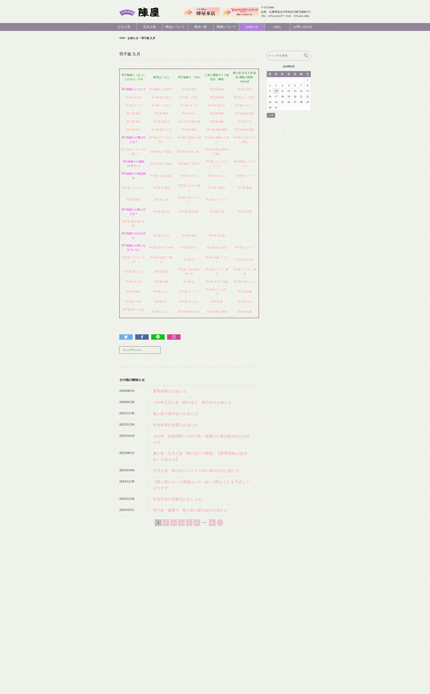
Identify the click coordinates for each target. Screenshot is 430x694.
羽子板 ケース (244, 175)
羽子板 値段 (189, 129)
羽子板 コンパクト (133, 187)
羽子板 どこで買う (244, 97)
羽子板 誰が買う (161, 97)
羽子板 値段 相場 (217, 129)
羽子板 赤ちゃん (133, 271)
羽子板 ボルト (161, 291)
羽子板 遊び (133, 121)
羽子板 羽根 (217, 113)
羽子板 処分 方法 (161, 129)
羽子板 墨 (217, 301)
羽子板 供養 (245, 311)
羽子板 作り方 (133, 281)
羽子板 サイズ (133, 105)
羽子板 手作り (189, 247)
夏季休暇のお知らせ (170, 391)
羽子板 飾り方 (161, 211)
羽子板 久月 (161, 199)
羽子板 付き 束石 (217, 247)
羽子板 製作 (161, 113)
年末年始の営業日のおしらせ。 (179, 499)
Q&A (277, 27)
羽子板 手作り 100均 (161, 247)
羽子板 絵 (189, 281)
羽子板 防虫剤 (216, 235)
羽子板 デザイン (244, 105)
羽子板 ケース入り (217, 199)
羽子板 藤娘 (245, 187)
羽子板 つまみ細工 (161, 175)
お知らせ (251, 27)
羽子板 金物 (161, 281)
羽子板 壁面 (245, 211)
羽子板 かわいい (217, 175)
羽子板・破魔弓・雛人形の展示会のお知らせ (190, 510)
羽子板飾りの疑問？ (161, 89)
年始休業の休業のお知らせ (175, 425)
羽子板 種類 (217, 121)
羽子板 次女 (245, 301)
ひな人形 (124, 27)
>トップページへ (132, 350)
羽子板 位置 (217, 211)
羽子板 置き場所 (244, 113)
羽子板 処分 (133, 129)
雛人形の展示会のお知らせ (175, 414)
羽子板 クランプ (189, 291)
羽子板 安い (161, 301)
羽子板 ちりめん (189, 301)
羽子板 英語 (161, 271)
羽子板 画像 (245, 291)
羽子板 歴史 (245, 89)
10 (276, 91)
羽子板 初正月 (216, 105)
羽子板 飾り (189, 113)
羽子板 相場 (217, 97)
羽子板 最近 (133, 113)
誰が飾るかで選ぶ (161, 151)
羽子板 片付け (161, 235)
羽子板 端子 (133, 291)
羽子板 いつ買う (189, 97)
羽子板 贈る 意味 (217, 311)
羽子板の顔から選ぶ (189, 151)
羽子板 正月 (245, 121)
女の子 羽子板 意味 (189, 121)
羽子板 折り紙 (244, 259)
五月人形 (149, 27)
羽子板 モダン (189, 175)
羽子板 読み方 (133, 97)
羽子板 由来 (217, 89)
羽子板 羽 (189, 259)
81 (212, 522)
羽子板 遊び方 (161, 121)
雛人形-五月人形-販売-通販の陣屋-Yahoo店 (244, 77)
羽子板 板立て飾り (161, 163)
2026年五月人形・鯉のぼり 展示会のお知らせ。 (194, 402)
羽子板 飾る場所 (244, 129)
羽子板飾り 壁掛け (189, 163)
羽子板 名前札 (216, 187)
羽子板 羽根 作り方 (189, 311)
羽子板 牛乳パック (244, 281)
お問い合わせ (302, 27)
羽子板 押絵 (133, 199)
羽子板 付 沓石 (161, 187)
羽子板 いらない (161, 311)
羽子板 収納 (189, 235)
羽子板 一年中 (133, 301)
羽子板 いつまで (161, 105)
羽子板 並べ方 (189, 105)
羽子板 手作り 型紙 (216, 281)
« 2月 (270, 115)
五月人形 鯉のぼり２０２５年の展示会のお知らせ (196, 471)
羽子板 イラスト (244, 247)
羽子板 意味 (189, 89)
